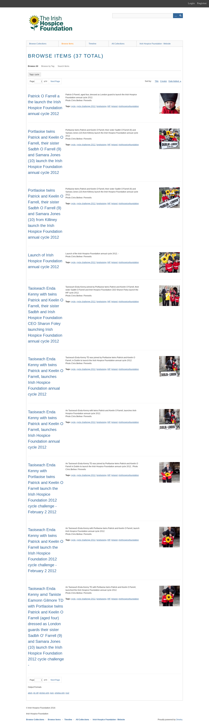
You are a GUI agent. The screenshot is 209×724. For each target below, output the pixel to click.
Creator (163, 81)
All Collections (118, 44)
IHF (108, 106)
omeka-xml (59, 693)
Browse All (33, 66)
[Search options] (175, 15)
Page (32, 81)
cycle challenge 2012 (86, 106)
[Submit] (180, 15)
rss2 (67, 693)
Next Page (55, 81)
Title (157, 81)
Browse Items (67, 44)
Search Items (63, 66)
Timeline (92, 44)
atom (30, 693)
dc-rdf (35, 693)
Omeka (179, 719)
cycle (73, 106)
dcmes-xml (44, 693)
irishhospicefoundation (129, 106)
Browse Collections (37, 44)
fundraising (101, 106)
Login (191, 3)
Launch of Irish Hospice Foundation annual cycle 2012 (45, 261)
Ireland (114, 106)
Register (202, 3)
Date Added (174, 81)
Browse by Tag (47, 66)
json (52, 693)
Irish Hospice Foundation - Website (155, 44)
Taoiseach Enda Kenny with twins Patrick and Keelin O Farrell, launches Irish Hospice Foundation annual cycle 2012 (45, 376)
